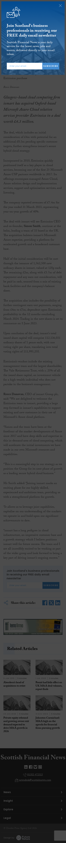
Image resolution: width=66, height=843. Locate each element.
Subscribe (50, 66)
